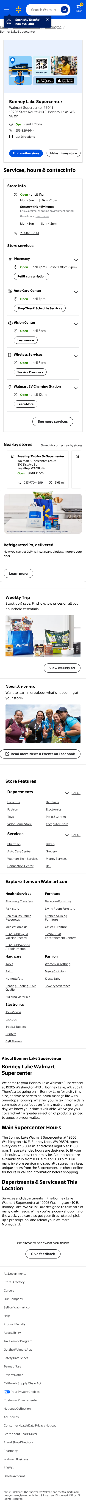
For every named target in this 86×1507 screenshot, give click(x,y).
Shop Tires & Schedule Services (39, 308)
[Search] (64, 9)
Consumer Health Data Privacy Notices (30, 1425)
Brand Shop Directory (18, 1442)
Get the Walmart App (18, 1349)
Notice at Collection (17, 1408)
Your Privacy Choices (25, 1391)
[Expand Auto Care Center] (76, 292)
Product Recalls (14, 1324)
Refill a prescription (31, 276)
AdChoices (11, 1417)
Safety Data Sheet (16, 1358)
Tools (9, 964)
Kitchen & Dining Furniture (56, 917)
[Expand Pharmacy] (76, 260)
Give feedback (43, 1254)
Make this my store (63, 153)
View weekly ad (62, 668)
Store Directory (14, 1282)
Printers (11, 1034)
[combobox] (48, 10)
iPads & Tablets (16, 1026)
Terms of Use (12, 1366)
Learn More (25, 404)
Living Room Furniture (60, 908)
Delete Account (14, 1476)
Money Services (56, 858)
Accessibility (12, 1332)
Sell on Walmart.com (18, 1307)
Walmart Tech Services (22, 858)
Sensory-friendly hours (37, 206)
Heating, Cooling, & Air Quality (21, 987)
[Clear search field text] (58, 10)
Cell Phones (14, 1041)
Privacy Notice (13, 1375)
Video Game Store (19, 824)
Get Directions (25, 136)
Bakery (50, 844)
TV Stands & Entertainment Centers (60, 936)
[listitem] (49, 200)
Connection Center (20, 866)
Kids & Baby (52, 978)
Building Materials (18, 997)
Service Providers (30, 372)
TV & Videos (13, 1012)
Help (7, 1316)
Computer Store (57, 824)
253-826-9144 (25, 130)
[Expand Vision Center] (76, 324)
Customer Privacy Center (21, 1400)
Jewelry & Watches (57, 986)
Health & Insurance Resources (18, 917)
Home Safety (14, 978)
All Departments (15, 1273)
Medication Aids (16, 927)
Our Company (13, 1299)
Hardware (52, 802)
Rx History (12, 908)
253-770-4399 (33, 482)
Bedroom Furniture (58, 901)
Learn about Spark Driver (20, 1434)
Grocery (51, 851)
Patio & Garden (56, 816)
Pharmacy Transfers (19, 901)
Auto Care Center (19, 851)
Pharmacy (14, 844)
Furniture (13, 802)
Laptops (11, 1019)
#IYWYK (9, 1467)
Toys (10, 816)
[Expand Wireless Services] (76, 356)
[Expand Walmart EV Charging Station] (76, 387)
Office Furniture (56, 927)
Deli (48, 866)
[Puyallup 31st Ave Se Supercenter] (37, 469)
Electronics (53, 809)
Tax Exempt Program (18, 1341)
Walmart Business (16, 1459)
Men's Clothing (55, 971)
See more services (53, 421)
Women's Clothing (57, 964)
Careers (9, 1290)
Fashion (12, 809)
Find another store (26, 153)
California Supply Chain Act (22, 1383)
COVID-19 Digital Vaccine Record (17, 936)
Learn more (42, 216)
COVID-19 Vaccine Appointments (18, 946)
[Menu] (7, 9)
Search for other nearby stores (61, 445)
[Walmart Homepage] (18, 9)
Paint (9, 971)
